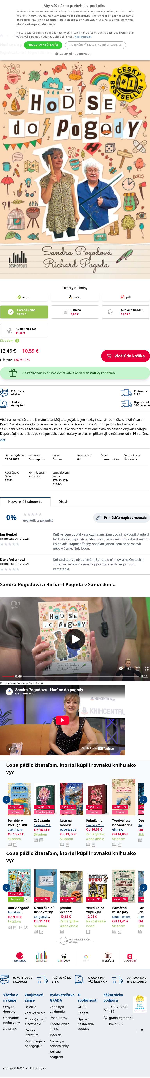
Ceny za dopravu (9, 1009)
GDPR (82, 1007)
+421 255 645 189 (118, 1009)
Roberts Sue (68, 829)
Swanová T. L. (42, 825)
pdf (128, 297)
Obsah (63, 502)
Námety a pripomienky (59, 1043)
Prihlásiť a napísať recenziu (125, 518)
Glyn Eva (117, 829)
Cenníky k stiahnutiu (57, 1009)
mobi (77, 297)
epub (26, 297)
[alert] (75, 30)
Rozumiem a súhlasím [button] (43, 45)
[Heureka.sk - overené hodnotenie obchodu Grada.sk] (140, 1004)
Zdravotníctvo (35, 1013)
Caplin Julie (15, 829)
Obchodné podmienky (11, 1020)
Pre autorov (58, 1018)
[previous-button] (6, 800)
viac (3, 440)
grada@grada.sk (119, 1018)
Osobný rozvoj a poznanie (35, 1021)
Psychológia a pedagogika (35, 1043)
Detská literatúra (32, 1032)
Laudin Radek (121, 917)
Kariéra (83, 1013)
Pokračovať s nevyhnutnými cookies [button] (95, 45)
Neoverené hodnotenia (25, 502)
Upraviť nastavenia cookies (86, 1024)
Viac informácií (82, 36)
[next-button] (143, 800)
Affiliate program (56, 1054)
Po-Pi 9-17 (116, 1024)
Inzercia (56, 1035)
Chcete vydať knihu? (59, 1026)
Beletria (30, 1007)
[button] (74, 54)
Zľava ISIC (10, 1029)
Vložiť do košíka (129, 356)
